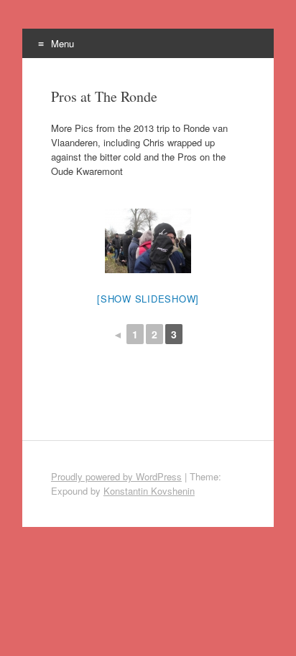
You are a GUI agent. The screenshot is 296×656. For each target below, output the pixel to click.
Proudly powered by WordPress (116, 476)
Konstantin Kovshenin (149, 491)
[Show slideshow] (148, 298)
